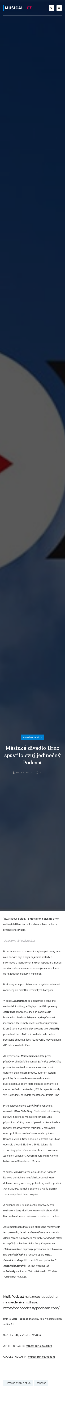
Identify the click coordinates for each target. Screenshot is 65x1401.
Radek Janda (24, 772)
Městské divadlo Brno (18, 1383)
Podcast (41, 1383)
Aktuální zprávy (32, 737)
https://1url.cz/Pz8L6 (28, 1335)
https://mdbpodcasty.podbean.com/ (31, 1308)
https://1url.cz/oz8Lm (41, 1356)
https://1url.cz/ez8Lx (39, 1346)
